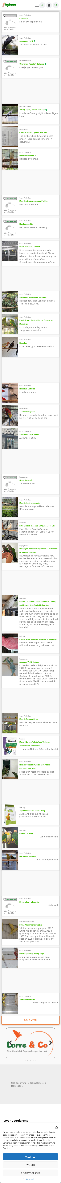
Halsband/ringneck (27, 155)
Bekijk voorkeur (30, 1172)
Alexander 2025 (26, 41)
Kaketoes (22, 523)
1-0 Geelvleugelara (27, 412)
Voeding (22, 739)
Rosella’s (23, 343)
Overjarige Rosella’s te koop (31, 64)
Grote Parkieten (25, 15)
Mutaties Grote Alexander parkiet (33, 201)
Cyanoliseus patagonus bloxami (33, 133)
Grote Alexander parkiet (29, 247)
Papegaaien (23, 129)
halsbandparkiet (26, 224)
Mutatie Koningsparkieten (30, 503)
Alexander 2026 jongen (29, 435)
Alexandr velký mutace (29, 662)
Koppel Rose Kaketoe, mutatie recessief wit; (38, 639)
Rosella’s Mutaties (27, 389)
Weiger (31, 1164)
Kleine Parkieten (25, 61)
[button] (56, 1126)
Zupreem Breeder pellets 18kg (32, 811)
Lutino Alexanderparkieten (30, 925)
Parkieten (23, 18)
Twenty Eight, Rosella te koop (32, 110)
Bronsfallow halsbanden (29, 902)
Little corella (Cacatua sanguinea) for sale (37, 526)
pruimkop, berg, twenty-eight (31, 954)
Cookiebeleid (28, 1179)
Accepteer (30, 1156)
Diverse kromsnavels (26, 922)
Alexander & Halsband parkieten (33, 297)
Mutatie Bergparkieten (28, 719)
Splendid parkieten (27, 999)
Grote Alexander (26, 480)
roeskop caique (26, 833)
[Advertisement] (30, 92)
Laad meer (30, 1020)
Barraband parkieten (28, 856)
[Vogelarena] (9, 5)
